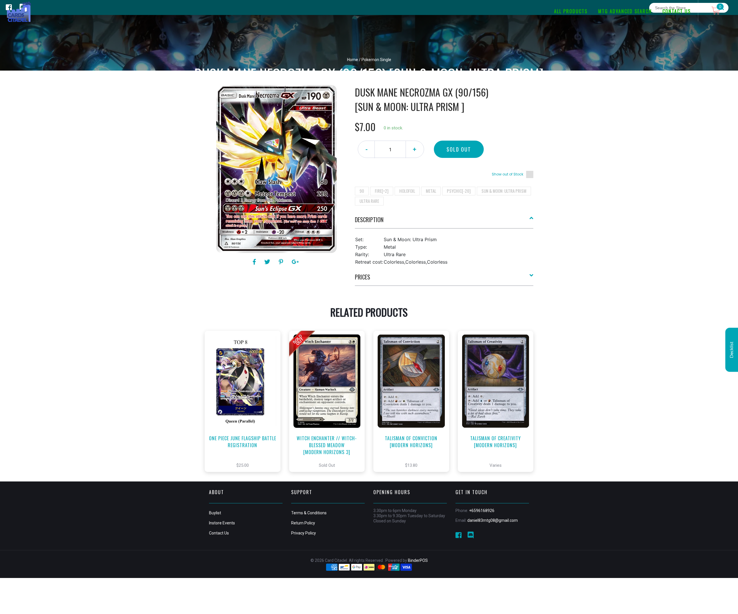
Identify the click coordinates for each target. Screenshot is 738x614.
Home (352, 59)
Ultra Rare (369, 201)
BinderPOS (418, 560)
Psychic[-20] (459, 191)
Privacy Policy (303, 533)
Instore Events (222, 523)
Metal (431, 191)
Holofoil (407, 191)
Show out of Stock (507, 174)
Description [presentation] (369, 219)
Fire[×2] (382, 191)
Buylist (215, 513)
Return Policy (303, 523)
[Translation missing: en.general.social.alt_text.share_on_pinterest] (282, 261)
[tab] (444, 221)
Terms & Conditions (309, 513)
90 (361, 191)
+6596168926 (481, 510)
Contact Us (219, 533)
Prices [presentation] (362, 277)
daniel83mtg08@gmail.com (492, 520)
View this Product (245, 410)
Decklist (731, 349)
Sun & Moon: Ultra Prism (503, 191)
